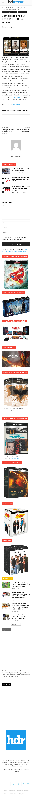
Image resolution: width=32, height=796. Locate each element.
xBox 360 (24, 12)
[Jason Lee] (3, 27)
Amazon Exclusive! (19, 410)
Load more (15, 624)
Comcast (13, 110)
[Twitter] (23, 784)
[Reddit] (18, 784)
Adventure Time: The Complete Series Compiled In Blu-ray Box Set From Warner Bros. (21, 584)
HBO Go (15, 12)
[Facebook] (4, 784)
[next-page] (6, 196)
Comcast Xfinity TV (17, 8)
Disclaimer (20, 790)
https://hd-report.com (16, 156)
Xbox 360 (25, 110)
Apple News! (15, 770)
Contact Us (12, 790)
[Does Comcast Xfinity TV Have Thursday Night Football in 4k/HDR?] (6, 189)
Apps (8, 110)
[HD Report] (16, 2)
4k (2, 182)
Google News (24, 770)
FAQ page (17, 97)
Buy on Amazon (15, 458)
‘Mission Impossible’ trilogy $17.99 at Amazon (8, 131)
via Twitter (16, 104)
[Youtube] (28, 784)
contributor (15, 173)
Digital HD (4, 173)
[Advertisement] (16, 650)
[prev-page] (3, 196)
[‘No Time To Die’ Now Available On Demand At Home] (6, 171)
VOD (19, 12)
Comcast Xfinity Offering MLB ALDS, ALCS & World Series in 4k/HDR (20, 179)
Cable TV (8, 8)
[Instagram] (9, 784)
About (5, 790)
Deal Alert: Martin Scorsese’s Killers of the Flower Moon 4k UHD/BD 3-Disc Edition (20, 616)
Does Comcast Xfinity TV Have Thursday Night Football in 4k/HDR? (21, 188)
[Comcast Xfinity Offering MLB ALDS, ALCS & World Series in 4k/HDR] (6, 179)
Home (3, 8)
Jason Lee (8, 27)
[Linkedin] (13, 784)
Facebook (16, 771)
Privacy (26, 790)
